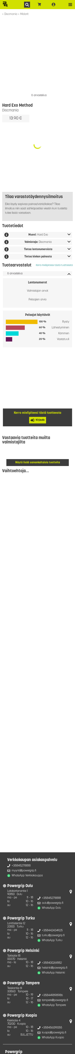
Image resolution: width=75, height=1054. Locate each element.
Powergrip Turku (21, 918)
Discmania (11, 14)
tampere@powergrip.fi (55, 1000)
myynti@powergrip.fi (24, 870)
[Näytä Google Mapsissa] (71, 893)
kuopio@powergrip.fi (54, 1032)
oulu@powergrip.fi (52, 903)
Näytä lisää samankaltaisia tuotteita (37, 462)
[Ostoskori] (39, 4)
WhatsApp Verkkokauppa (27, 875)
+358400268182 (52, 963)
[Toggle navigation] (70, 4)
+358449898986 (52, 995)
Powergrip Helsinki (23, 951)
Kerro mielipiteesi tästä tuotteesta (54, 265)
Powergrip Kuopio (22, 1016)
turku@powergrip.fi (53, 935)
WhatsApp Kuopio (53, 1037)
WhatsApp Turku (52, 940)
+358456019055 (52, 1027)
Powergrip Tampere (23, 983)
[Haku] (27, 4)
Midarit (24, 14)
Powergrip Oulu (20, 886)
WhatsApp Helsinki (53, 972)
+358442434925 (52, 930)
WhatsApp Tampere (54, 1005)
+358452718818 (21, 865)
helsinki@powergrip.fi (54, 967)
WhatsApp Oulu (51, 908)
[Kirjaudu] (53, 4)
